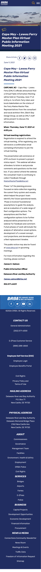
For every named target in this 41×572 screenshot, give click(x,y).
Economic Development (20, 519)
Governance (20, 444)
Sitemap (20, 561)
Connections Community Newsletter (20, 538)
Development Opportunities (20, 514)
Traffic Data (20, 552)
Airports (20, 486)
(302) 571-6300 (20, 331)
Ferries (20, 491)
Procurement (20, 528)
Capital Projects (20, 510)
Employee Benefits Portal (20, 366)
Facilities (20, 453)
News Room (20, 543)
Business (20, 504)
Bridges (20, 481)
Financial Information (20, 523)
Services (20, 476)
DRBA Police (20, 467)
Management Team (20, 448)
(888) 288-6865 (20, 346)
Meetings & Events (20, 547)
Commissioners (20, 439)
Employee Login (20, 361)
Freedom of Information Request (20, 556)
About (20, 434)
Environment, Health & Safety (20, 458)
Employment (20, 462)
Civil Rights (20, 376)
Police (20, 500)
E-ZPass (20, 495)
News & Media (20, 533)
